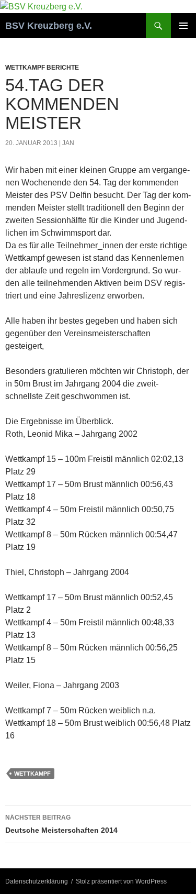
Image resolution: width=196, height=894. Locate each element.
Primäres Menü (183, 25)
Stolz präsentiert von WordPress (121, 881)
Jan (68, 143)
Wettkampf (32, 773)
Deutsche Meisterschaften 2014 (61, 824)
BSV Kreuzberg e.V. (48, 25)
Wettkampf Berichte (42, 67)
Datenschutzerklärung (36, 881)
